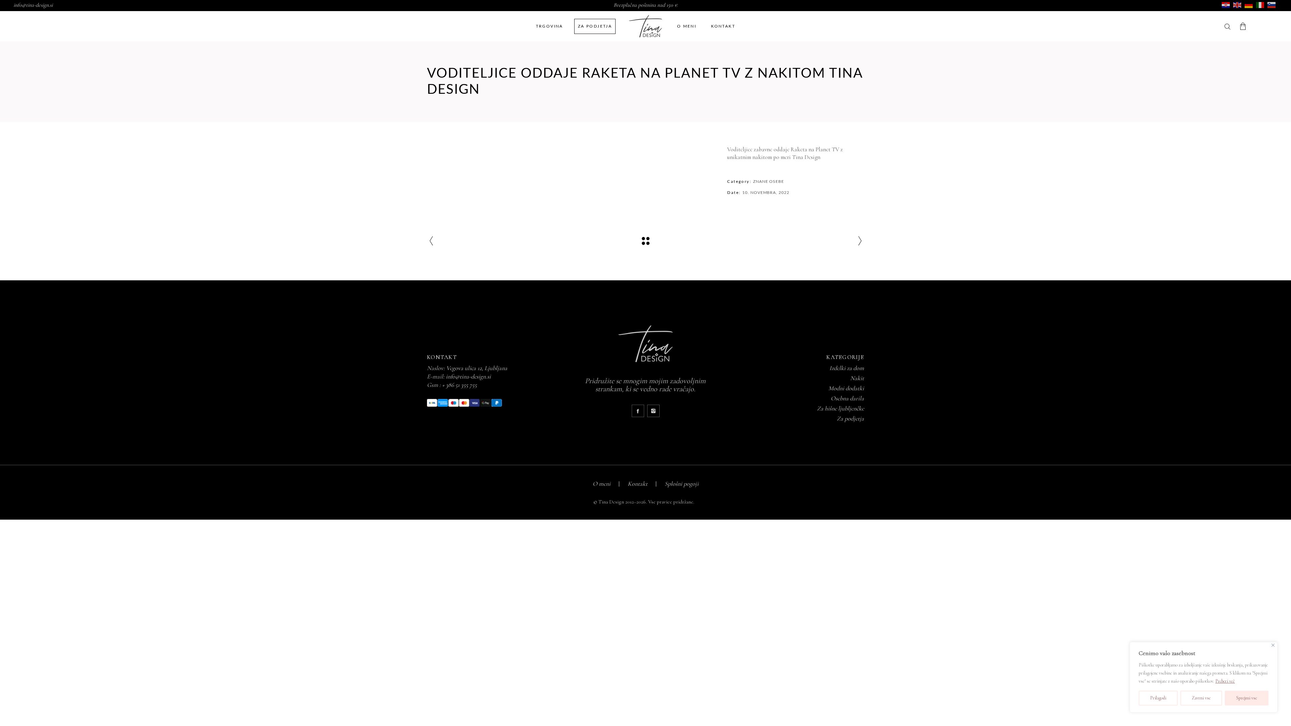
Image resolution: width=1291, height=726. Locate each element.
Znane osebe (768, 181)
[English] (1237, 4)
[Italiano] (1260, 4)
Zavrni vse (1201, 698)
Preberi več (1225, 681)
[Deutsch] (1249, 4)
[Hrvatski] (1226, 4)
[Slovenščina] (1272, 4)
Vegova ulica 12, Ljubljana (476, 368)
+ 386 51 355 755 (459, 385)
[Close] (1273, 645)
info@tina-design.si (33, 5)
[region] (1204, 677)
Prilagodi (1158, 698)
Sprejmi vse (1246, 698)
